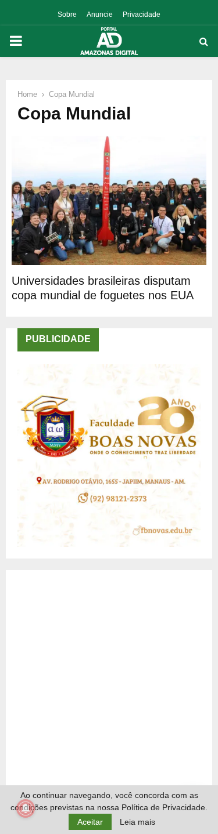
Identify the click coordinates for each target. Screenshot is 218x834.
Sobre (67, 14)
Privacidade (141, 14)
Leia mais (137, 822)
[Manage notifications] (25, 808)
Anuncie (100, 14)
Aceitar (90, 821)
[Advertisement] (109, 690)
